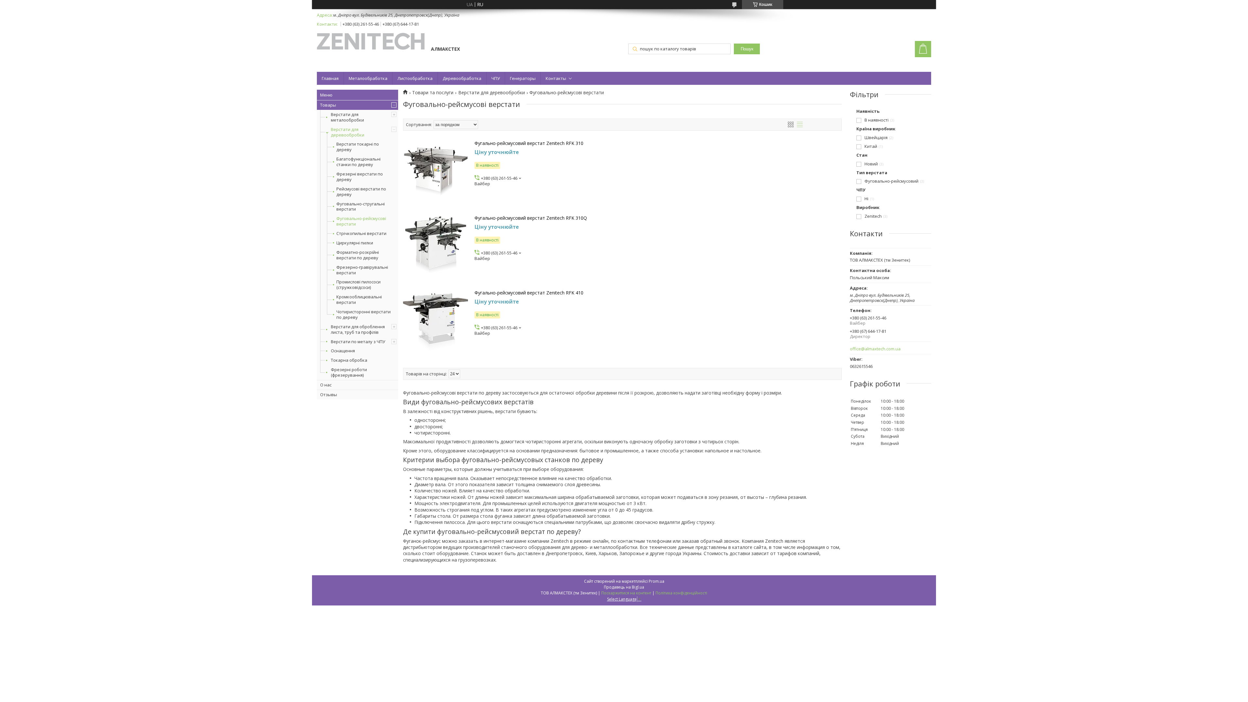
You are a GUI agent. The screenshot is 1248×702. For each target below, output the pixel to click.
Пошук (747, 48)
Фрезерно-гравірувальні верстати (362, 270)
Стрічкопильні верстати (361, 233)
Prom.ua (656, 581)
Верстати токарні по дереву (357, 146)
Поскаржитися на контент (626, 593)
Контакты (556, 78)
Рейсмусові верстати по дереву (361, 191)
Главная (330, 78)
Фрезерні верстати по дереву (359, 176)
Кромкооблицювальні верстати (359, 299)
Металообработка (368, 78)
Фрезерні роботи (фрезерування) (349, 372)
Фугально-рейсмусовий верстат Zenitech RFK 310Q (530, 218)
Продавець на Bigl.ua (624, 587)
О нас (326, 385)
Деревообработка (462, 78)
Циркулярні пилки (354, 243)
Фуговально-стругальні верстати (360, 206)
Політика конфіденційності (681, 593)
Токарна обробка (349, 360)
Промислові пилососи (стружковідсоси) (358, 284)
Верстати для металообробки (347, 117)
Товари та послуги (432, 93)
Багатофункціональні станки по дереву (358, 161)
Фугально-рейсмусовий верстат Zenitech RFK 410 (528, 293)
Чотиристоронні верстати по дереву (363, 314)
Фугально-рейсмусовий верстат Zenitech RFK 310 (528, 143)
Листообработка (415, 78)
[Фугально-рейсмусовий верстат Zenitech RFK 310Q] (435, 247)
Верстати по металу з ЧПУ (358, 341)
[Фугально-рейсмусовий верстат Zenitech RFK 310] (435, 172)
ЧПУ (495, 78)
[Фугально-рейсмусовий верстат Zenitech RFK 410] (435, 322)
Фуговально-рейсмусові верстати (361, 221)
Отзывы (328, 394)
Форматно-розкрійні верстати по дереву (357, 255)
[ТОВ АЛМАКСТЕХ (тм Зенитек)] (371, 42)
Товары (328, 105)
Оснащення (343, 351)
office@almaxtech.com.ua (875, 349)
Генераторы (523, 78)
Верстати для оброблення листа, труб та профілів (358, 329)
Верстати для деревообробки (347, 132)
